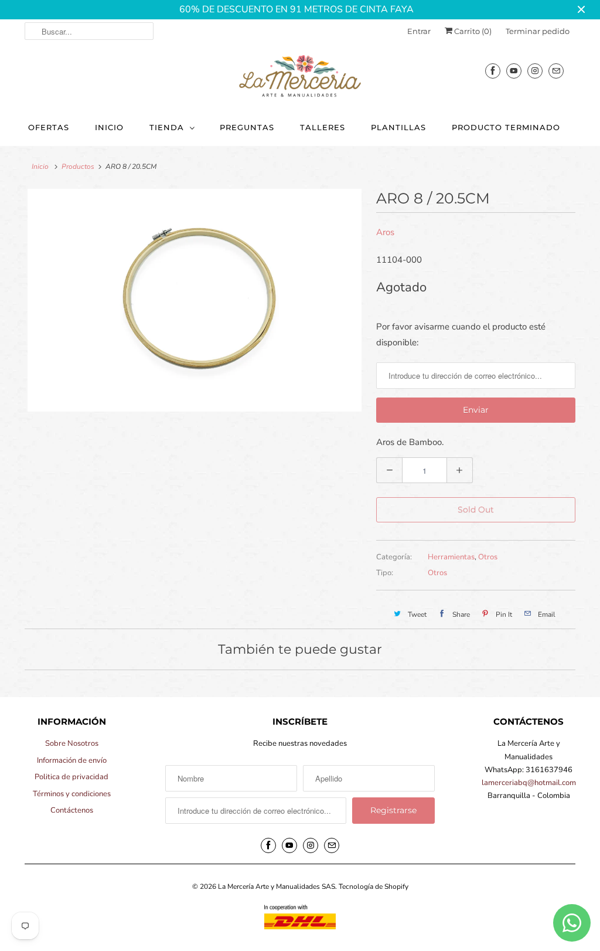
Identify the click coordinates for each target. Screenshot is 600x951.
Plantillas (398, 127)
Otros (487, 557)
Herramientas (451, 557)
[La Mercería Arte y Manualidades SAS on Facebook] (492, 70)
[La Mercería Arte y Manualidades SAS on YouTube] (513, 70)
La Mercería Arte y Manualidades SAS (276, 886)
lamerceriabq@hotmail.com (529, 782)
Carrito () (472, 31)
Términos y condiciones (72, 794)
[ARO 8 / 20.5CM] (195, 300)
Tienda (166, 127)
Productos (78, 166)
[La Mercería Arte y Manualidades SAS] (300, 77)
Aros (385, 232)
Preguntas (247, 127)
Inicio (109, 127)
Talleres (322, 127)
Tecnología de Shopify (373, 886)
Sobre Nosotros (71, 743)
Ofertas (48, 127)
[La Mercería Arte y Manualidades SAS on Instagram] (535, 70)
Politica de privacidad (71, 777)
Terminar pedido (538, 31)
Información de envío (72, 760)
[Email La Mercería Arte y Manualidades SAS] (556, 70)
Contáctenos (71, 810)
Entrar (419, 31)
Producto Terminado (506, 127)
